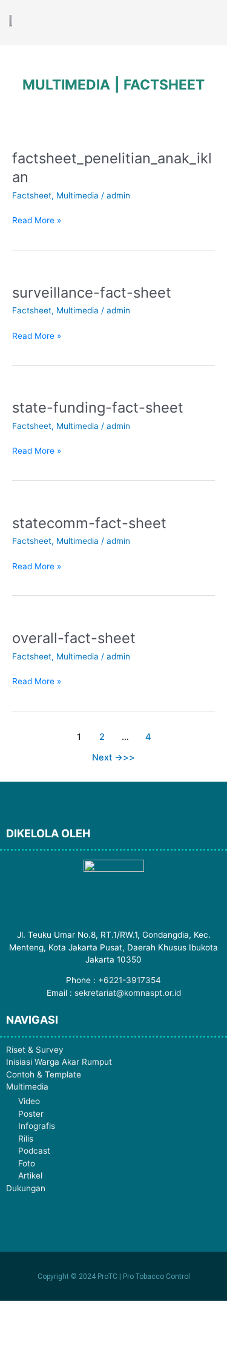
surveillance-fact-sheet (91, 292)
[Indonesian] (173, 22)
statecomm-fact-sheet (89, 523)
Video (29, 1101)
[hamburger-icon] (204, 22)
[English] (157, 22)
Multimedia (77, 195)
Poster (31, 1114)
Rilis (25, 1138)
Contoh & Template (43, 1074)
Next (107, 757)
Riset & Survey (35, 1049)
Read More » (36, 219)
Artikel (30, 1175)
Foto (26, 1163)
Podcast (34, 1151)
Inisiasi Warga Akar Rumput (59, 1062)
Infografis (36, 1126)
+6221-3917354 (129, 980)
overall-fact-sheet (74, 638)
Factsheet (31, 195)
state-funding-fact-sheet (97, 407)
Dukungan (25, 1188)
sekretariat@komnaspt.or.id (127, 993)
